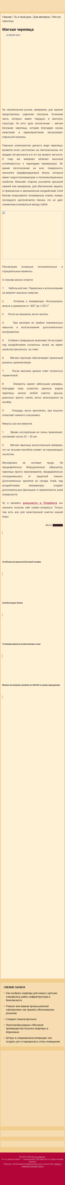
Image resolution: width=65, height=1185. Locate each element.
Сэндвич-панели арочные (21, 1019)
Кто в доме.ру (38, 1157)
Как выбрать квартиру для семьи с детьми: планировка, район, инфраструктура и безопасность (31, 997)
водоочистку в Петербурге (40, 503)
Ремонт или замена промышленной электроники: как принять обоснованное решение (30, 1010)
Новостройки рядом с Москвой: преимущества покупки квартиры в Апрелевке (27, 1029)
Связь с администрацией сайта (41, 1165)
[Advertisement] (32, 72)
